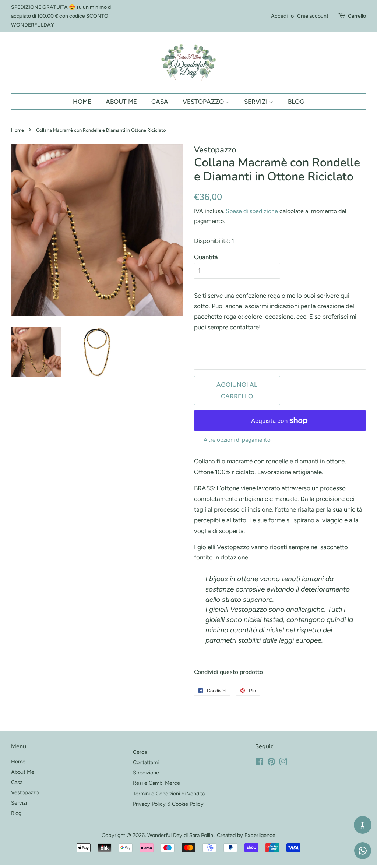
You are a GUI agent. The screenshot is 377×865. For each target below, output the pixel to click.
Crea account (312, 16)
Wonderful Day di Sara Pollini (180, 835)
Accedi (279, 16)
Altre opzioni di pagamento (237, 440)
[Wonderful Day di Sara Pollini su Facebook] (259, 763)
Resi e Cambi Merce (156, 783)
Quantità (206, 257)
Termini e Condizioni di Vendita (169, 793)
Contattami (146, 762)
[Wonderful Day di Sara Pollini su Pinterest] (271, 763)
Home (82, 101)
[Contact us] (362, 850)
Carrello (357, 16)
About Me (121, 101)
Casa (159, 101)
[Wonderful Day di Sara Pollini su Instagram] (283, 763)
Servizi (256, 101)
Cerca (140, 752)
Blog (296, 101)
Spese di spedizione (252, 211)
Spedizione (146, 772)
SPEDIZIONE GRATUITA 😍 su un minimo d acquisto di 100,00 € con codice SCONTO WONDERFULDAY (61, 16)
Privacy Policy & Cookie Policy (168, 804)
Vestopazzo (204, 101)
